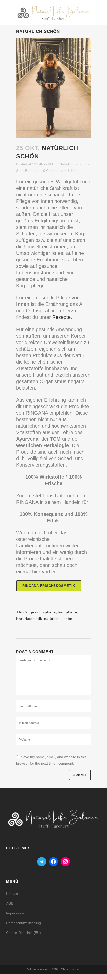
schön (67, 619)
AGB (9, 903)
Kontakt (12, 894)
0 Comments (53, 171)
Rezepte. (62, 317)
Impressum (15, 913)
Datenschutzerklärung (23, 923)
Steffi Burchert (27, 171)
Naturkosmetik (29, 619)
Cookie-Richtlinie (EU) (23, 933)
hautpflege (67, 612)
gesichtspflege (43, 612)
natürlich (52, 619)
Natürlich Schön (71, 164)
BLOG (52, 164)
